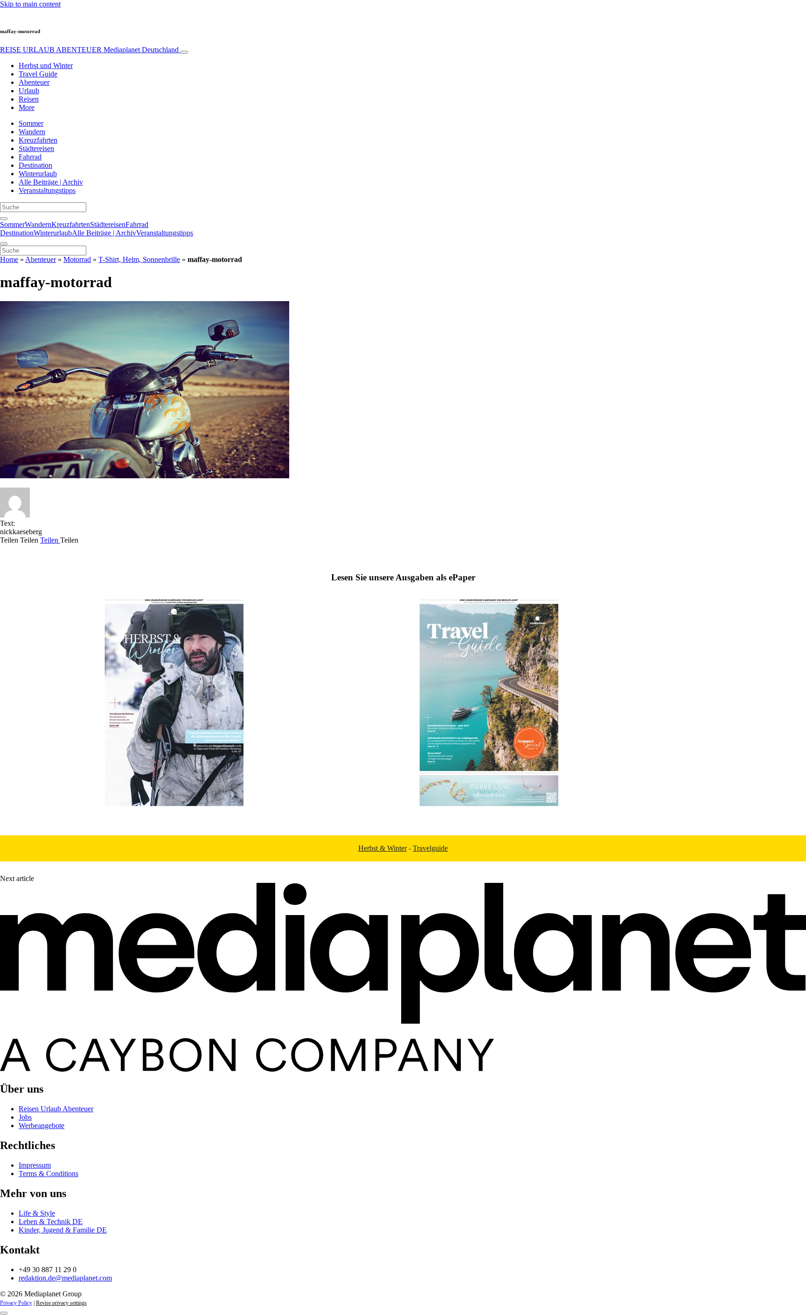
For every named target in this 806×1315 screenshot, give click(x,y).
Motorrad (77, 259)
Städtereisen (36, 148)
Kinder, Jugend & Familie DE (63, 1230)
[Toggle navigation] (184, 52)
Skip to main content (30, 4)
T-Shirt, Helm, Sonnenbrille (139, 259)
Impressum (35, 1165)
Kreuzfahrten (38, 140)
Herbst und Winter (46, 65)
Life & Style (37, 1213)
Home (9, 259)
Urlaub (29, 91)
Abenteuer (34, 82)
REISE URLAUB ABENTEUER (89, 50)
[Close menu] (3, 243)
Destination (35, 165)
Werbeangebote (41, 1125)
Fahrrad (30, 157)
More (27, 107)
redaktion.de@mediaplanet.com (65, 1278)
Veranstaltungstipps (47, 190)
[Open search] (3, 218)
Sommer (31, 123)
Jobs (25, 1117)
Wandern (32, 132)
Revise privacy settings (61, 1303)
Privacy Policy (16, 1303)
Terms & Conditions (48, 1173)
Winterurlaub (38, 174)
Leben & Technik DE (51, 1221)
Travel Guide (38, 74)
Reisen (29, 99)
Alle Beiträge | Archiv (51, 182)
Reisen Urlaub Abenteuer (56, 1109)
